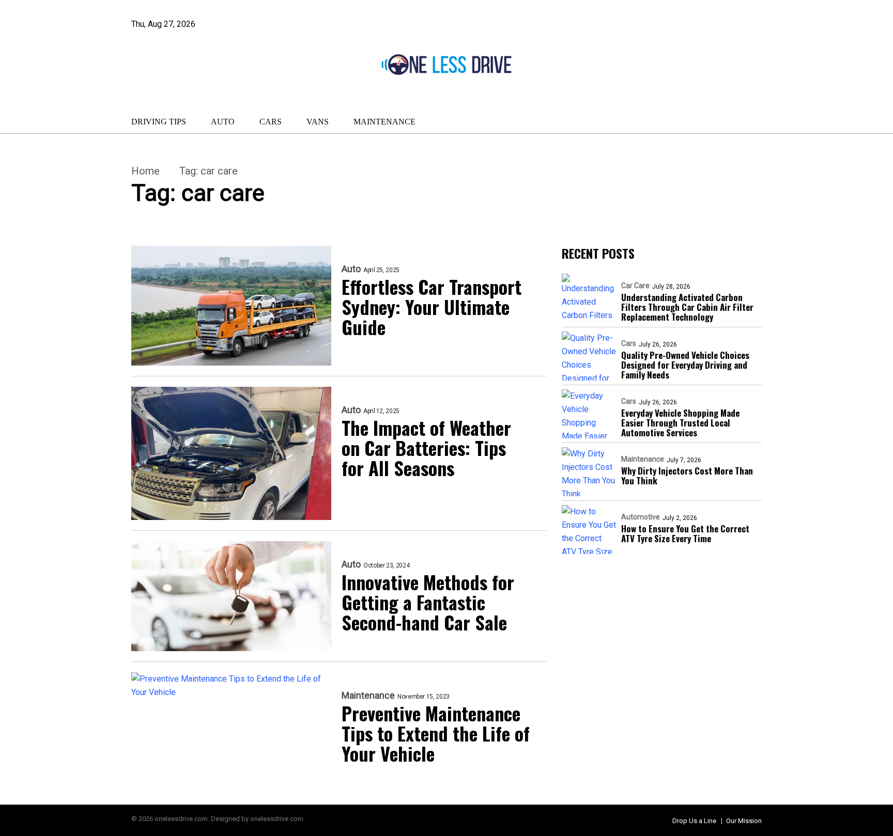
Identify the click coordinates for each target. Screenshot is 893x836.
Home (145, 171)
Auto (223, 121)
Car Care (635, 285)
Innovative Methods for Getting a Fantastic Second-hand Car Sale (428, 602)
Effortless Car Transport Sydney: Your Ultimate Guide (431, 306)
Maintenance (384, 121)
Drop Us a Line (694, 820)
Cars (270, 121)
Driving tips (158, 121)
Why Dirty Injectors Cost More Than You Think (687, 475)
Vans (317, 121)
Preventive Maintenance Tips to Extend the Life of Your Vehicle (436, 733)
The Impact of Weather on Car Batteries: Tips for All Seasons (426, 447)
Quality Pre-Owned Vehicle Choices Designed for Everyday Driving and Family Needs (685, 365)
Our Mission (744, 820)
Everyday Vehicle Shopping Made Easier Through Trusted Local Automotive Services (680, 422)
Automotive (640, 516)
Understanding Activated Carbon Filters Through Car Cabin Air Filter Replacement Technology (687, 307)
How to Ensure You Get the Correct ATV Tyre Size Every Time (685, 533)
